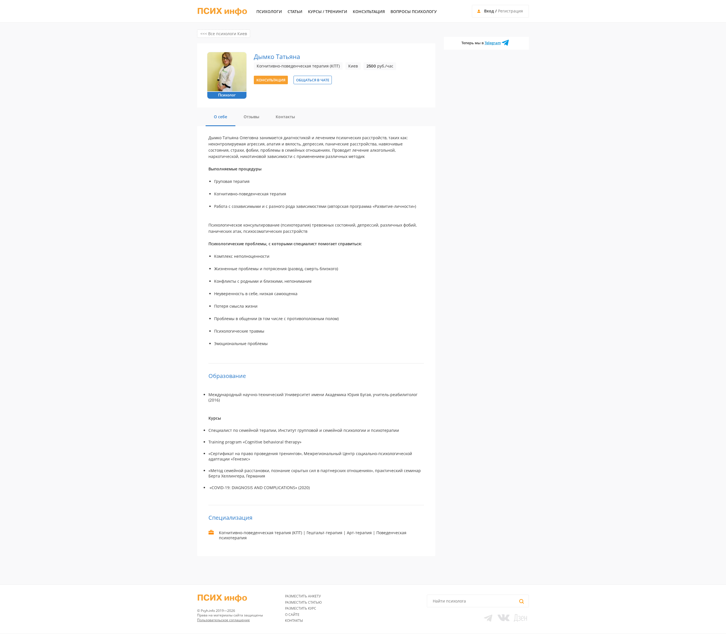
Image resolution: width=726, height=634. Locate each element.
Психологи (269, 11)
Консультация (369, 11)
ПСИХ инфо (222, 11)
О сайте (292, 614)
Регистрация (510, 11)
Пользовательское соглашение (223, 620)
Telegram (493, 42)
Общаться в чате (312, 80)
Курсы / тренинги (327, 11)
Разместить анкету (303, 596)
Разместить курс (300, 608)
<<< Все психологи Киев (223, 33)
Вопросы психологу (414, 11)
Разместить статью (303, 602)
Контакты (294, 620)
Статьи (295, 11)
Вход (489, 11)
